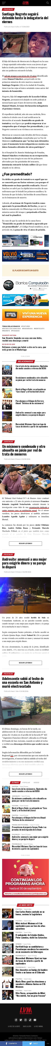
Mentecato (39, 328)
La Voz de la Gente (14, 1026)
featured (26, 326)
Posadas (15, 331)
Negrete (6, 331)
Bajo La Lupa (27, 1026)
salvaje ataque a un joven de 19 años (20, 76)
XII (11, 755)
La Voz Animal (38, 1026)
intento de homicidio (12, 328)
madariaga (28, 328)
